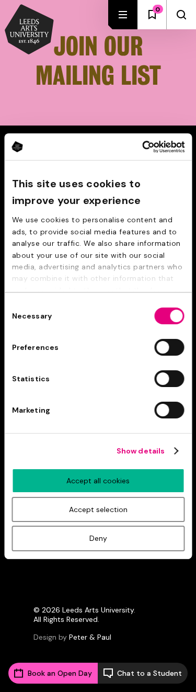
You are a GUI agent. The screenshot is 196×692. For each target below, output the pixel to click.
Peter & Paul (90, 637)
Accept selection (98, 509)
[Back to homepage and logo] (29, 30)
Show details (141, 451)
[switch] (169, 347)
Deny (98, 538)
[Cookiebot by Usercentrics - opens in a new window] (140, 146)
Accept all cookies (98, 480)
